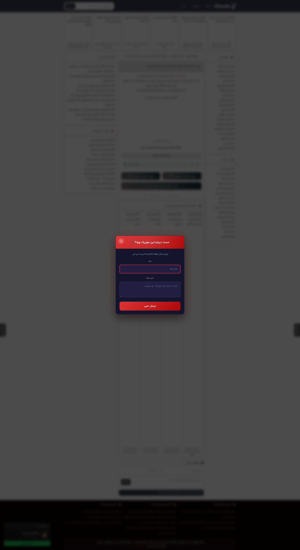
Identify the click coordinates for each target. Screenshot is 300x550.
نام (150, 261)
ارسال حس (150, 306)
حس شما (150, 278)
